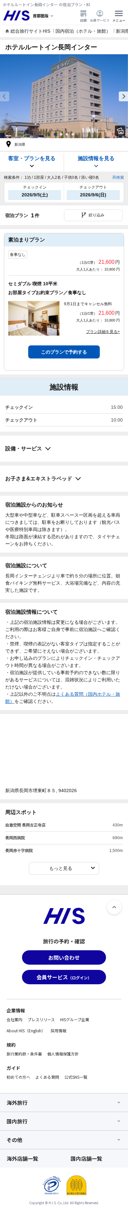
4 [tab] (73, 134)
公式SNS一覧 (75, 1077)
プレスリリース (41, 1019)
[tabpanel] (64, 96)
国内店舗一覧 (86, 1158)
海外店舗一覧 (22, 1158)
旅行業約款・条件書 (24, 1053)
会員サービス (100, 20)
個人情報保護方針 (63, 1053)
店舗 (83, 20)
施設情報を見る (96, 158)
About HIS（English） (26, 1030)
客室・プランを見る (31, 158)
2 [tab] (61, 134)
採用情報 (58, 1030)
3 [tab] (67, 134)
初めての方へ (18, 1077)
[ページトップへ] (114, 907)
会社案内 (14, 1019)
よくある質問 (47, 1077)
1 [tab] (55, 134)
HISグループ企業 (74, 1019)
